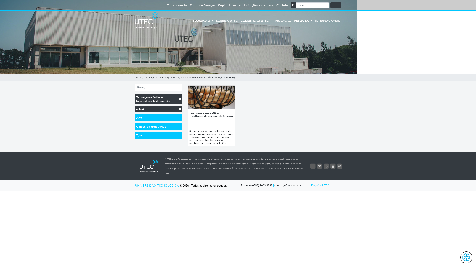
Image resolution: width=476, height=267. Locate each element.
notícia (140, 109)
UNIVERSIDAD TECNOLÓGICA (157, 185)
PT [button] (335, 5)
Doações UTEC (320, 185)
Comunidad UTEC (255, 20)
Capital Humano (229, 5)
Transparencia (177, 5)
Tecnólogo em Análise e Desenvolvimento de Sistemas (153, 99)
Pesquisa (302, 20)
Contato (282, 5)
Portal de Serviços (202, 5)
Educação (202, 20)
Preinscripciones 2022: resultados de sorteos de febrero (211, 114)
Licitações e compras (259, 5)
